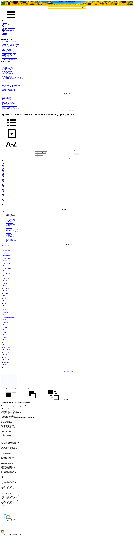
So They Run (9, 235)
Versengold (5, 327)
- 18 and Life (7, 68)
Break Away (9, 218)
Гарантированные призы (9, 28)
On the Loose (9, 226)
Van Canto (5, 339)
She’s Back (8, 233)
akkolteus (25, 406)
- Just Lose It (7, 55)
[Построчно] (32, 399)
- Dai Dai (9, 41)
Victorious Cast (6, 359)
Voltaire (5, 337)
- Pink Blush (7, 102)
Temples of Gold (10, 239)
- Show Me (7, 76)
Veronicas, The (6, 270)
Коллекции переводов (8, 30)
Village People (6, 263)
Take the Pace (9, 238)
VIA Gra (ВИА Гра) (8, 307)
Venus (4, 357)
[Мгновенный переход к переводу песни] (11, 138)
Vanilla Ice (5, 298)
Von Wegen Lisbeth (7, 364)
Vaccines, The (6, 367)
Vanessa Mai (6, 288)
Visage (4, 332)
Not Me (8, 225)
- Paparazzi (7, 56)
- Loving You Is (7, 86)
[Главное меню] (11, 19)
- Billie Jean (8, 43)
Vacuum (5, 265)
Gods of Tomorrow (10, 220)
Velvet (4, 314)
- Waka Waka (12, 46)
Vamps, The (6, 303)
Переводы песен (10, 388)
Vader (4, 309)
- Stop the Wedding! (7, 101)
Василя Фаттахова (7, 255)
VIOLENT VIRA (7, 260)
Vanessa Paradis (6, 250)
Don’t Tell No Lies (10, 219)
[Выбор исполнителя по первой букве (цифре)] (11, 148)
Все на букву (68, 371)
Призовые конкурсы (8, 26)
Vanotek (5, 290)
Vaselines (5, 342)
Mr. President (9, 221)
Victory (19, 388)
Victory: (5, 211)
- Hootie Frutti (8, 107)
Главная (5, 23)
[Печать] (65, 399)
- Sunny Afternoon (11, 77)
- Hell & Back (8, 103)
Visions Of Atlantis (7, 349)
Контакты (5, 34)
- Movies (8, 99)
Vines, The (5, 322)
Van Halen (5, 285)
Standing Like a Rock (11, 236)
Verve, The (5, 253)
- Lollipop (6, 98)
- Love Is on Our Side (9, 74)
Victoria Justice (6, 278)
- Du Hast (7, 50)
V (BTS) (5, 354)
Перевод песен (6, 24)
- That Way (7, 88)
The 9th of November (11, 240)
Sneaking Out (9, 234)
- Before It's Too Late (10, 108)
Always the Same (10, 213)
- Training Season (8, 54)
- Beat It (8, 48)
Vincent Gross (6, 329)
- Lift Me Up (7, 73)
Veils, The (5, 344)
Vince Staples (6, 362)
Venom (4, 319)
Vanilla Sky (5, 312)
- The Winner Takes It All (9, 59)
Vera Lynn (5, 293)
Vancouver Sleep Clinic (8, 317)
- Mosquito (5, 104)
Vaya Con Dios (6, 280)
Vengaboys (5, 275)
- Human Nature (9, 58)
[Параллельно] (11, 399)
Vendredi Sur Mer (7, 258)
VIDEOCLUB (6, 245)
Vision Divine (6, 334)
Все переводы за (67, 110)
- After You (7, 69)
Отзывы (5, 33)
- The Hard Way (10, 44)
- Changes (7, 71)
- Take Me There (7, 49)
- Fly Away (7, 72)
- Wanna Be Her (7, 67)
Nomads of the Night (10, 224)
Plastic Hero (9, 228)
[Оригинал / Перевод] (53, 399)
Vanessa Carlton (6, 273)
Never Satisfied (9, 223)
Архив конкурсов (7, 29)
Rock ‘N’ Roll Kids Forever (12, 229)
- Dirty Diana (9, 53)
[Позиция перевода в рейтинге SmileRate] (67, 399)
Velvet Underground (7, 268)
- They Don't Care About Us (12, 51)
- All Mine (13, 78)
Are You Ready (9, 214)
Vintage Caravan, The (8, 347)
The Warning (9, 241)
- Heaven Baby (11, 85)
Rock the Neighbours (11, 230)
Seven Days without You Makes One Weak (15, 231)
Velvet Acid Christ (7, 324)
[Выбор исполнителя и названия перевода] (11, 127)
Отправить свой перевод (9, 31)
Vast (4, 300)
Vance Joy (5, 248)
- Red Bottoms (7, 97)
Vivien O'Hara (6, 352)
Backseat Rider (9, 216)
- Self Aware (8, 45)
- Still (9, 106)
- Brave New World (9, 90)
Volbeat (5, 283)
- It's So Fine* (9, 89)
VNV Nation (6, 295)
